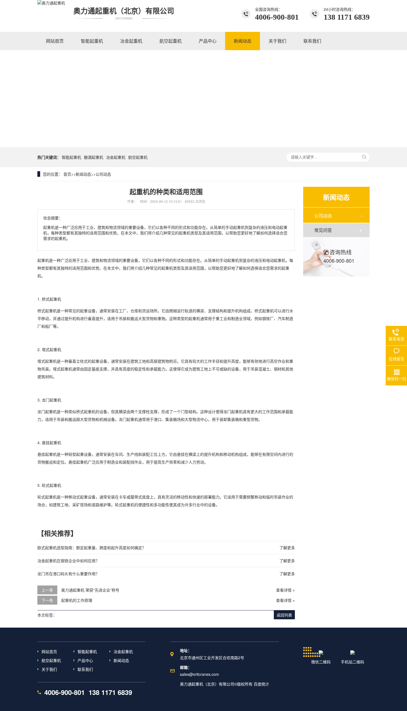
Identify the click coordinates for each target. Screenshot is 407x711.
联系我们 (85, 669)
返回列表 (284, 615)
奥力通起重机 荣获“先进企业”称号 (90, 590)
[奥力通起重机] (51, 14)
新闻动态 (83, 174)
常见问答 (323, 230)
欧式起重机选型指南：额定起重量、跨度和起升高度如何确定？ (91, 547)
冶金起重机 (115, 157)
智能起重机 (71, 157)
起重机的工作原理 (76, 600)
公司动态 (103, 174)
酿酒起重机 (93, 157)
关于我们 (49, 669)
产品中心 (85, 660)
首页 (67, 174)
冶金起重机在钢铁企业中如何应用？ (68, 560)
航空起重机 (138, 157)
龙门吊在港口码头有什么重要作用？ (68, 573)
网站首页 (49, 651)
